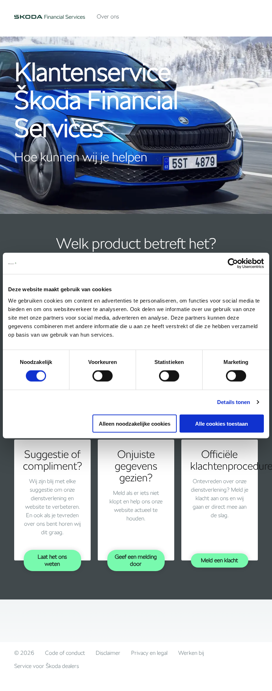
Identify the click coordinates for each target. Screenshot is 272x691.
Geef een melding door (136, 560)
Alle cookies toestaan (221, 423)
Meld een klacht (219, 560)
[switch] (102, 376)
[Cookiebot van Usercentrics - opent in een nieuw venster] (233, 263)
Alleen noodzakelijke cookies (134, 423)
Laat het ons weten (52, 560)
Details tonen (233, 402)
